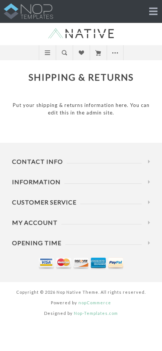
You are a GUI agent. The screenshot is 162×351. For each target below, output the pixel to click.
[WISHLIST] (81, 52)
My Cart (98, 52)
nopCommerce (94, 302)
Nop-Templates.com (96, 313)
